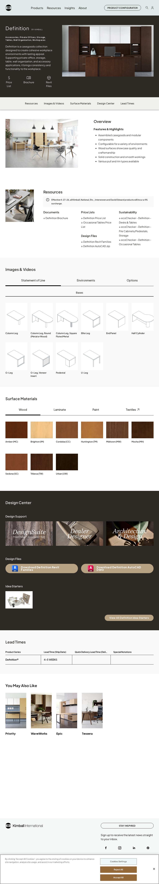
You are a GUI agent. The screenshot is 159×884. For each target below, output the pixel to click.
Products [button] (37, 8)
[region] (79, 869)
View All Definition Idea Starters (129, 617)
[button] (16, 317)
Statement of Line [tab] (33, 280)
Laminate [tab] (60, 409)
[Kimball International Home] (8, 8)
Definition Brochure (55, 218)
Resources (31, 103)
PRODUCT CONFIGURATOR (122, 7)
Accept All (118, 877)
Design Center (105, 103)
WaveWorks (39, 733)
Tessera (87, 733)
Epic (59, 733)
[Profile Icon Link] (152, 7)
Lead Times (127, 103)
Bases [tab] (79, 292)
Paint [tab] (96, 409)
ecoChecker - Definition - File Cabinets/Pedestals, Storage (135, 231)
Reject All (118, 869)
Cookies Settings (118, 861)
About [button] (83, 8)
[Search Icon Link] (147, 7)
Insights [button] (70, 8)
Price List (9, 84)
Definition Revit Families (96, 241)
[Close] (154, 868)
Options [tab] (132, 280)
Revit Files (49, 84)
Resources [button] (54, 8)
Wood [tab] (23, 409)
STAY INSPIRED (127, 825)
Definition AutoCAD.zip (95, 246)
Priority (10, 733)
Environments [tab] (86, 280)
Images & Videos (54, 103)
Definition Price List (93, 218)
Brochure (28, 82)
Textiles (131, 409)
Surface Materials (80, 103)
